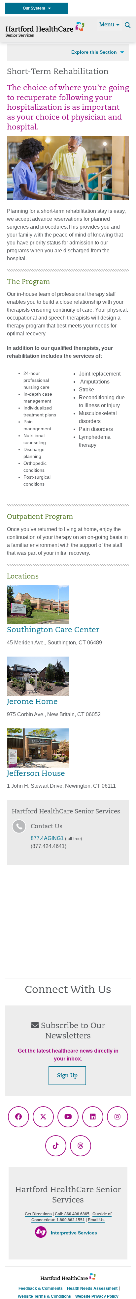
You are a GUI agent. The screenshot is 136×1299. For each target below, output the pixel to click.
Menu (107, 25)
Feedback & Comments (40, 1288)
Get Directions (38, 1214)
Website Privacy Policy (97, 1296)
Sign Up (67, 1076)
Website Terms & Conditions (44, 1296)
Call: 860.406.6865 (72, 1214)
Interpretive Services (74, 1232)
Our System (35, 8)
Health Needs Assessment (92, 1288)
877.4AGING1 (47, 838)
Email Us (96, 1220)
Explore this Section (94, 52)
